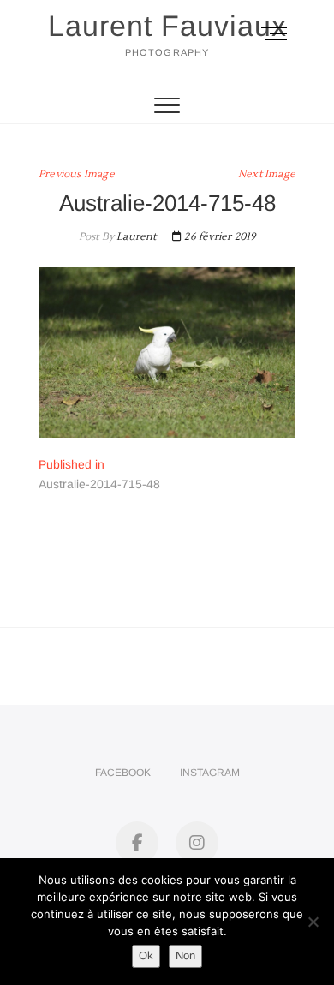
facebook (123, 773)
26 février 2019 (218, 236)
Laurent (135, 236)
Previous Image (77, 174)
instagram (210, 773)
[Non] (312, 921)
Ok (146, 955)
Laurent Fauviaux (167, 25)
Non (185, 955)
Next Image (266, 174)
